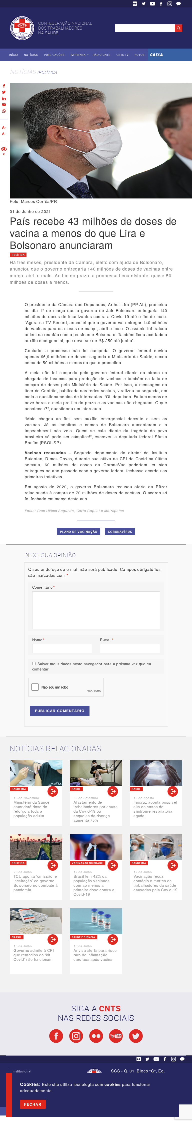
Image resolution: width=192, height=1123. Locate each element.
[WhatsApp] (4, 111)
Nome (38, 639)
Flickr (135, 4)
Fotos (140, 55)
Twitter (144, 4)
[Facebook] (4, 86)
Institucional (21, 1071)
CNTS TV (122, 55)
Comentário (43, 587)
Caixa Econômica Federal (156, 55)
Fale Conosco (178, 4)
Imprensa (78, 55)
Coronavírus (120, 532)
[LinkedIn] (4, 98)
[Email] (4, 105)
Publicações (54, 55)
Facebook (161, 4)
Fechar (33, 1104)
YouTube (152, 4)
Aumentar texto (4, 127)
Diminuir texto (4, 134)
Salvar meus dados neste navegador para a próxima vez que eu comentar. (91, 666)
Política (47, 72)
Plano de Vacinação (79, 532)
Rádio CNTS (101, 55)
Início (13, 55)
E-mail (107, 639)
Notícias (31, 55)
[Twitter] (4, 92)
